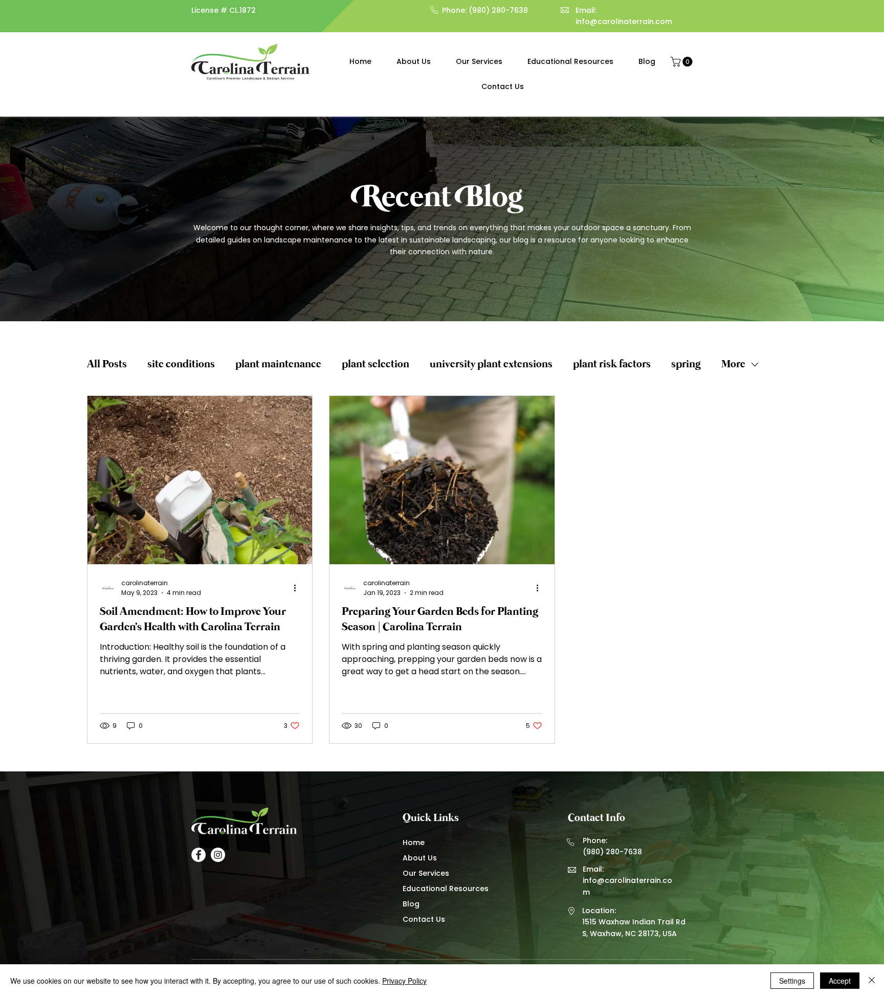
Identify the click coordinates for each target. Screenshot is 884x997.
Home (414, 842)
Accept (840, 981)
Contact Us (424, 919)
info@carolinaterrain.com (624, 21)
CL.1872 (242, 10)
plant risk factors (612, 364)
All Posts (107, 364)
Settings (792, 981)
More (733, 364)
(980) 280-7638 (498, 10)
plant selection (375, 364)
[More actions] (298, 588)
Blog (411, 904)
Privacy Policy (404, 981)
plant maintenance (278, 364)
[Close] (872, 980)
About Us (420, 858)
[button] (683, 62)
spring (686, 364)
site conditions (181, 364)
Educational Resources (445, 888)
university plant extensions (491, 364)
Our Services (426, 873)
